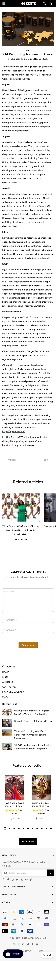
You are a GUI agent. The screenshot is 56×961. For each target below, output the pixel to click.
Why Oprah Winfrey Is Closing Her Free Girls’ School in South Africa (20, 530)
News (28, 50)
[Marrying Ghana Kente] (28, 3)
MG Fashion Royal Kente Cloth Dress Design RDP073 (41, 805)
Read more (21, 539)
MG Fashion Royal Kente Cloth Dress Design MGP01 (14, 805)
